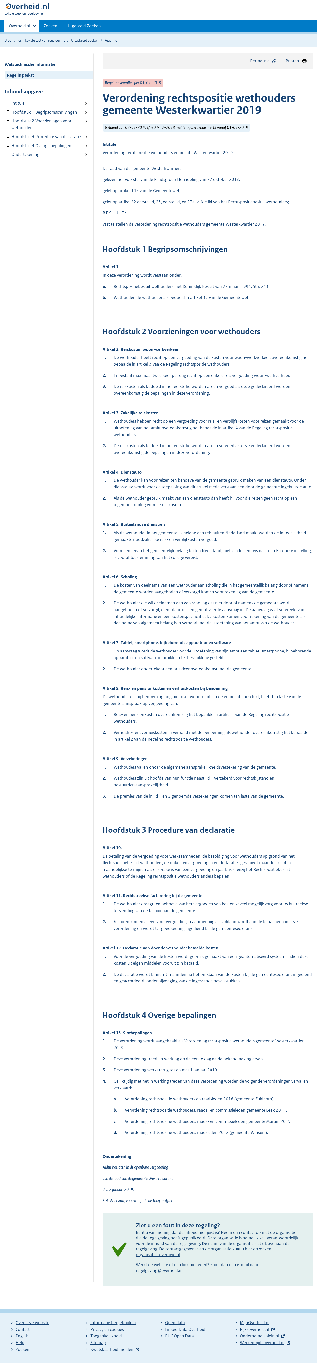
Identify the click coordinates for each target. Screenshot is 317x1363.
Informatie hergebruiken (113, 1322)
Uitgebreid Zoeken (83, 26)
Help (20, 1342)
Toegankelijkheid (106, 1336)
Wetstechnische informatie (30, 64)
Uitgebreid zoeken (85, 40)
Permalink (259, 61)
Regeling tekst (20, 75)
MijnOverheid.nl (254, 1322)
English (22, 1336)
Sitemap (98, 1342)
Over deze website (32, 1322)
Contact (23, 1329)
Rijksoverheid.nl (254, 1329)
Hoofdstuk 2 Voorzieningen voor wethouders (38, 124)
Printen (292, 61)
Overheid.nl (19, 27)
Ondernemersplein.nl (259, 1336)
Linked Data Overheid (185, 1329)
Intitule (18, 103)
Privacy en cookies (107, 1329)
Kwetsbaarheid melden (111, 1349)
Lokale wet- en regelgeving (45, 40)
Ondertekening (25, 154)
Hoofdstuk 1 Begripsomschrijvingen (41, 112)
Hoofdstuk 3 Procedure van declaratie (43, 136)
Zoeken (50, 26)
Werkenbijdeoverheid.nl (262, 1342)
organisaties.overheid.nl (158, 1254)
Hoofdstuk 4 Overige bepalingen (38, 145)
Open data (175, 1322)
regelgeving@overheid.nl (159, 1270)
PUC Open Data (179, 1336)
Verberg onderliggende (8, 112)
